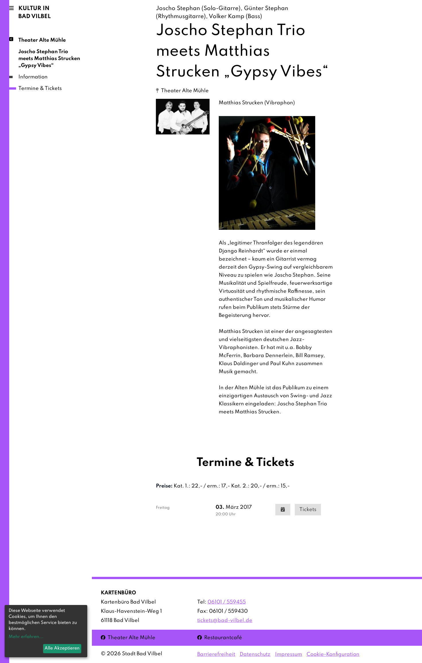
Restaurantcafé (219, 637)
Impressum (288, 654)
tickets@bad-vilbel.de (224, 620)
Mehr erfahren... (26, 637)
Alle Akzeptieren (62, 648)
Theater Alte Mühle (42, 40)
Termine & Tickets (40, 88)
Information (33, 77)
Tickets (307, 509)
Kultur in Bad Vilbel (34, 13)
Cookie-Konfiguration (333, 654)
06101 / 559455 (227, 602)
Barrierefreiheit (216, 654)
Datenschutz (255, 654)
